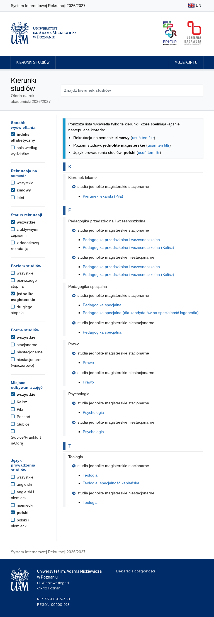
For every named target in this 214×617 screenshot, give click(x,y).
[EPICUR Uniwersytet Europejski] (170, 33)
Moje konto (186, 62)
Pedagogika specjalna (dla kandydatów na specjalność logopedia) (141, 312)
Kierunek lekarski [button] (83, 177)
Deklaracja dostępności (135, 571)
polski (22, 512)
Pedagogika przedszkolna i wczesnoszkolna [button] (106, 221)
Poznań (23, 416)
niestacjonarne (29, 352)
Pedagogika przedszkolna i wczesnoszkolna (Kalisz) (128, 247)
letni (20, 197)
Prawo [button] (73, 344)
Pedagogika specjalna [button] (87, 286)
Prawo (88, 362)
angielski (24, 484)
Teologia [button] (75, 457)
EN (198, 5)
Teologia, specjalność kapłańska (111, 483)
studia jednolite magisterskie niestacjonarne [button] (115, 257)
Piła (19, 409)
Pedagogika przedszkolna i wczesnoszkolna (121, 239)
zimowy (23, 190)
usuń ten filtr (143, 137)
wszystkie (24, 183)
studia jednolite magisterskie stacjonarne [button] (113, 186)
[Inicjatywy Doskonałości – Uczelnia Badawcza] (193, 33)
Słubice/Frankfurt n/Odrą (26, 440)
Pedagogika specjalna (102, 305)
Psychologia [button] (78, 394)
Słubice (23, 424)
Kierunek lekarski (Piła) (103, 196)
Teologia (90, 475)
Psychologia (93, 412)
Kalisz (21, 402)
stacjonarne (26, 344)
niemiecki (24, 505)
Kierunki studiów (33, 62)
